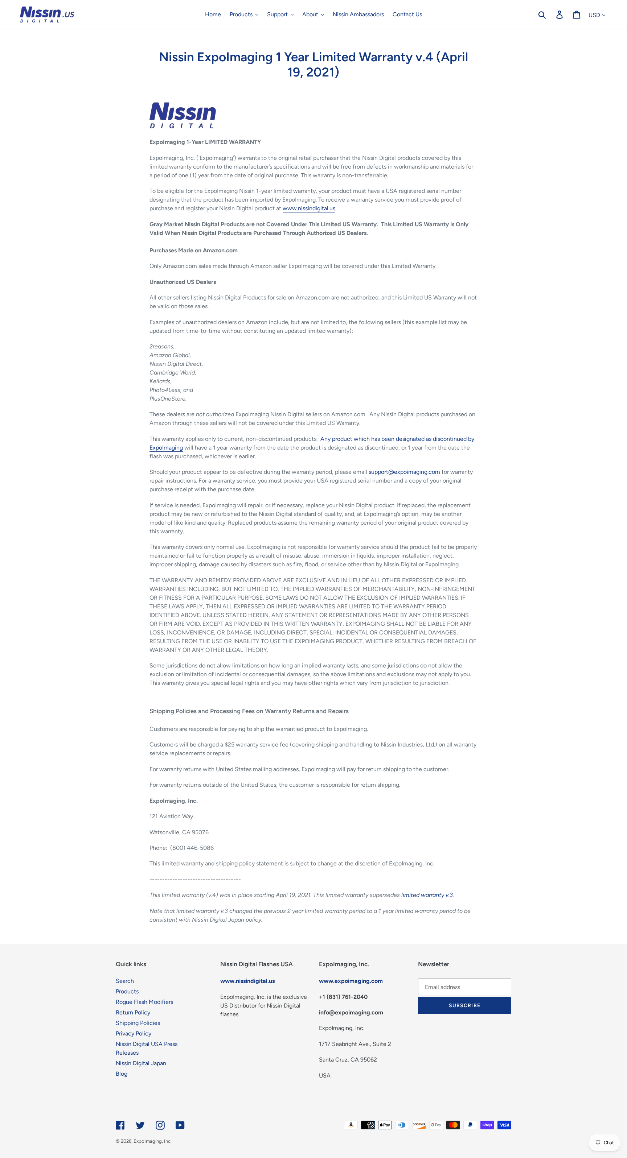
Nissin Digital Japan (141, 1063)
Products (127, 991)
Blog (121, 1073)
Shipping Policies (138, 1023)
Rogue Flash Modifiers (144, 1001)
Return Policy (133, 1012)
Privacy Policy (133, 1033)
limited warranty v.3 (427, 895)
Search (125, 980)
